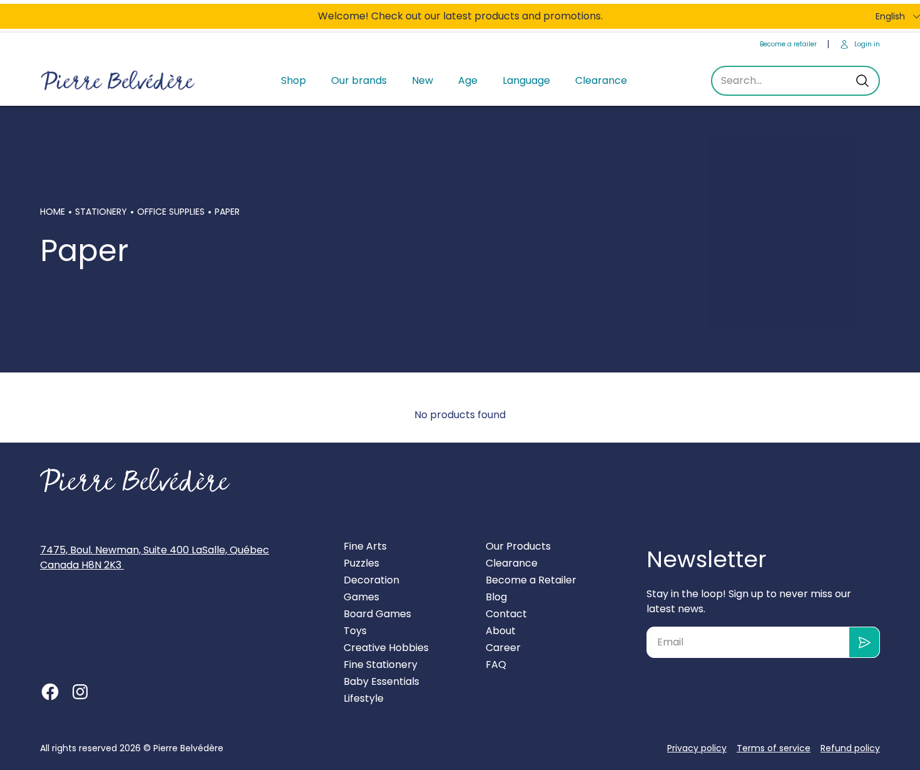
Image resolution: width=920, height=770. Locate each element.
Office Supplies (171, 211)
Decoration (371, 580)
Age (468, 80)
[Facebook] (50, 692)
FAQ (496, 664)
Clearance (601, 80)
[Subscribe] (864, 642)
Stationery (101, 211)
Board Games (377, 613)
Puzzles (361, 563)
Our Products (518, 546)
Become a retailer (788, 44)
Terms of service (773, 748)
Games (361, 596)
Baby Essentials (381, 681)
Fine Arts (365, 546)
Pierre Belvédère (188, 748)
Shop (293, 80)
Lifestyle (364, 698)
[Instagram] (80, 692)
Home (52, 211)
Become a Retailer (531, 580)
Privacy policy (697, 748)
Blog (496, 596)
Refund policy (850, 748)
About (501, 630)
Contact (506, 613)
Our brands (359, 80)
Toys (355, 630)
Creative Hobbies (386, 647)
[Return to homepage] (135, 480)
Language (526, 80)
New (422, 80)
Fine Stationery (380, 664)
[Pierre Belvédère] (118, 81)
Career (503, 647)
